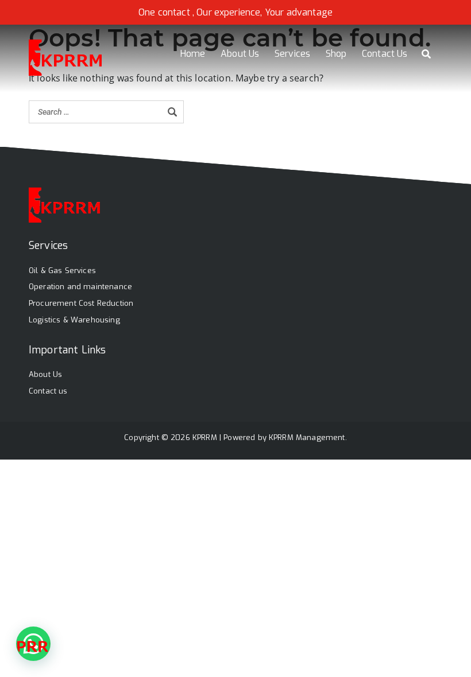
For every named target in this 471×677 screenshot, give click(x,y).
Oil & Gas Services (62, 270)
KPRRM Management (307, 437)
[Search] (172, 111)
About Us (240, 54)
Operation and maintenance (80, 286)
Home (193, 54)
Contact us (48, 391)
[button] (33, 644)
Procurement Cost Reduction (81, 303)
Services (292, 54)
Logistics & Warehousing (74, 320)
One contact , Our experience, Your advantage (235, 12)
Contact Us (385, 54)
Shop (336, 54)
